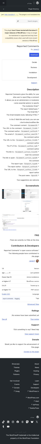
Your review (34, 319)
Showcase (16, 364)
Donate (16, 388)
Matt (36, 401)
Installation (33, 73)
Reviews (34, 67)
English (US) (6, 294)
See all (4, 319)
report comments (8, 298)
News (37, 367)
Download (34, 55)
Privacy (36, 374)
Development (32, 78)
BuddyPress (33, 408)
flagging (17, 298)
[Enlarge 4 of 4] (36, 217)
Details (34, 62)
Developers (35, 388)
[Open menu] (3, 3)
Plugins (17, 371)
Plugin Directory (33, 9)
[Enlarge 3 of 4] (36, 203)
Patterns (16, 374)
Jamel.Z (36, 49)
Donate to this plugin (31, 352)
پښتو (32, 417)
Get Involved (15, 381)
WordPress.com (32, 398)
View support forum (32, 334)
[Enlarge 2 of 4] (17, 192)
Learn (37, 381)
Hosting (36, 371)
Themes (17, 367)
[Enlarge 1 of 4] (36, 192)
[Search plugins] (18, 21)
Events (17, 384)
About (37, 364)
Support (34, 83)
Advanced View (33, 304)
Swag (16, 391)
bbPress (35, 405)
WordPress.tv (33, 391)
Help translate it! (8, 14)
